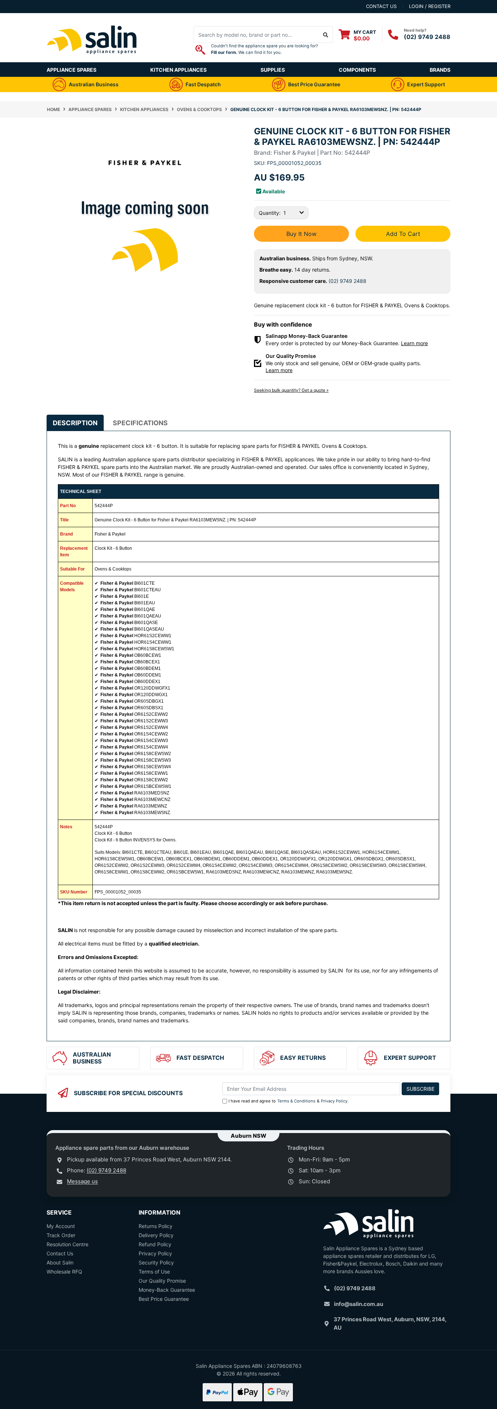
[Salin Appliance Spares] (92, 58)
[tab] (75, 423)
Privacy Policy (334, 1101)
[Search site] (326, 34)
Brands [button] (440, 70)
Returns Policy (155, 1226)
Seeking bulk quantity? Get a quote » (291, 390)
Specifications (140, 423)
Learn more (414, 343)
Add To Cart (403, 233)
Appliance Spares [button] (71, 70)
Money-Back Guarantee (167, 1290)
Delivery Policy (156, 1235)
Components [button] (357, 70)
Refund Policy (155, 1244)
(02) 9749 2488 (427, 36)
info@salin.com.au (358, 1304)
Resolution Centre (67, 1244)
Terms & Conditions (296, 1101)
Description (75, 423)
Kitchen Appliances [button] (178, 70)
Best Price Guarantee (164, 1299)
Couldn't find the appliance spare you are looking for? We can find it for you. (264, 49)
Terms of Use (154, 1271)
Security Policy (156, 1262)
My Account (61, 1226)
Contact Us (60, 1253)
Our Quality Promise (162, 1281)
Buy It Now (301, 233)
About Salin (60, 1262)
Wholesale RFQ (64, 1271)
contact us (381, 6)
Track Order (61, 1235)
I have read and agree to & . (288, 1101)
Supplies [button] (273, 70)
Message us (82, 1181)
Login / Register (429, 6)
